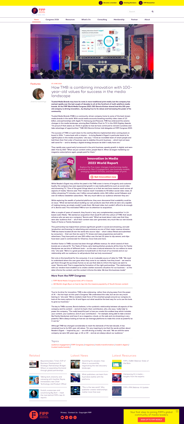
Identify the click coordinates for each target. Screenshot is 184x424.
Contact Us (73, 413)
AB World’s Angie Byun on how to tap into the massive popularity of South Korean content (90, 284)
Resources (70, 20)
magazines (89, 345)
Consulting (102, 20)
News (36, 20)
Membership (119, 20)
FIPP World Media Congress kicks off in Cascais (73, 281)
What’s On (86, 20)
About (147, 20)
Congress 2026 (52, 20)
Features (35, 84)
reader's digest (122, 345)
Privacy (64, 413)
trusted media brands (60, 347)
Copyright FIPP (85, 413)
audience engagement (60, 345)
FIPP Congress (77, 345)
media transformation (105, 345)
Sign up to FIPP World (151, 420)
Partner (134, 20)
